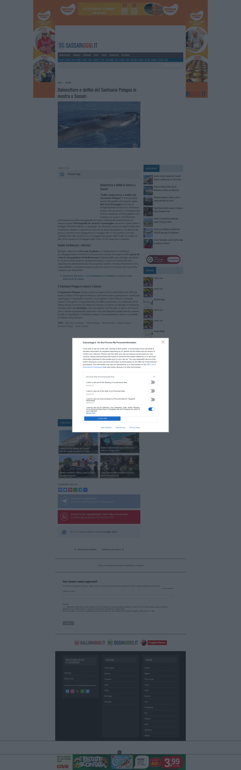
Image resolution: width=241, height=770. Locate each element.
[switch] (151, 382)
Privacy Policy (134, 427)
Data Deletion (106, 427)
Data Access (120, 427)
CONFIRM (102, 418)
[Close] (164, 342)
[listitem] (120, 376)
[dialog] (120, 385)
